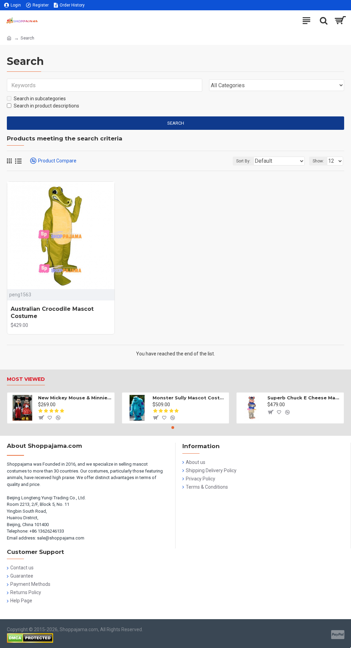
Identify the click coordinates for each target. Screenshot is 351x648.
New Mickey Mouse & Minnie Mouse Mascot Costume (75, 397)
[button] (172, 427)
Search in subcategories (40, 98)
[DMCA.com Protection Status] (30, 638)
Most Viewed (26, 379)
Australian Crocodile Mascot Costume (52, 312)
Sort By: (243, 161)
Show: (318, 161)
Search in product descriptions (46, 106)
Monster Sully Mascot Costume (190, 397)
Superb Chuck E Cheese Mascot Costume (304, 397)
